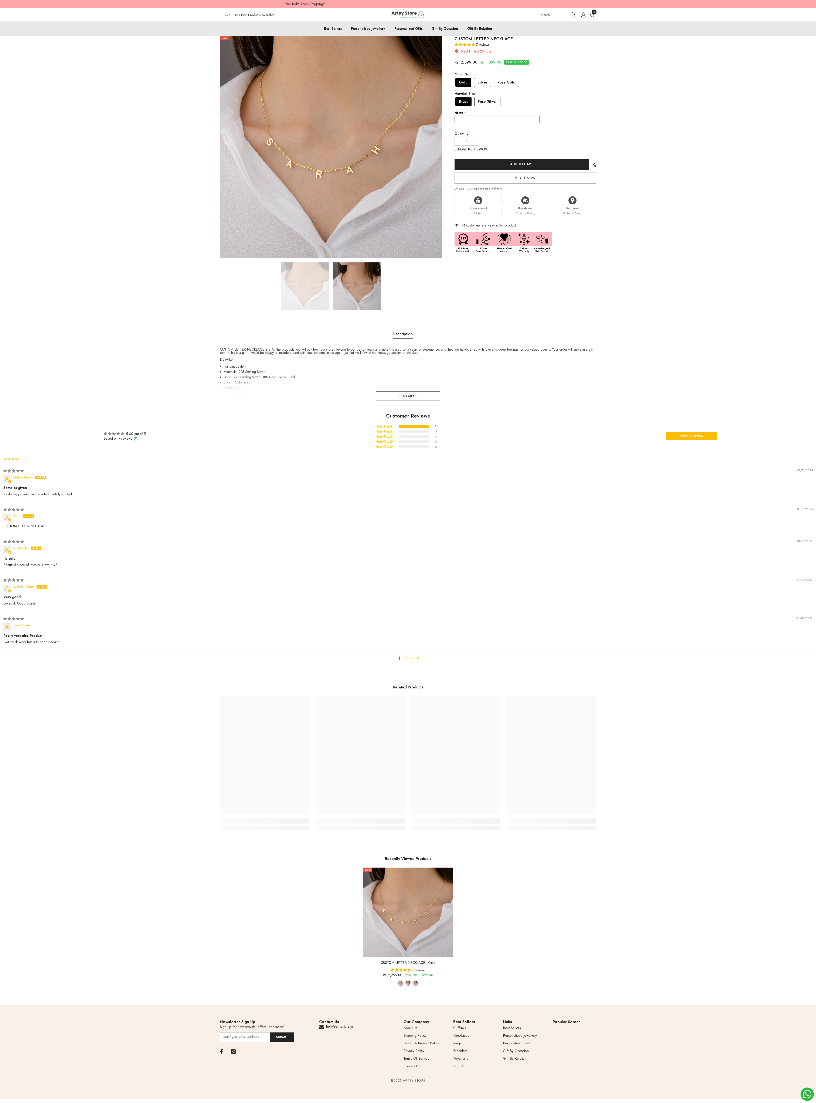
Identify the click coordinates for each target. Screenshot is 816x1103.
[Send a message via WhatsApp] (807, 1094)
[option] (331, 147)
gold (400, 983)
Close (530, 4)
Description (403, 334)
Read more (408, 396)
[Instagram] (233, 1051)
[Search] (558, 15)
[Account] (583, 15)
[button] (465, 44)
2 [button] (406, 658)
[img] (13, 471)
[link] (264, 821)
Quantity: (462, 133)
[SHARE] (592, 165)
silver (408, 983)
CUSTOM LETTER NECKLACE (408, 962)
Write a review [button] (691, 435)
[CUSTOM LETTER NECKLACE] (408, 912)
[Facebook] (221, 1051)
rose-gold (415, 983)
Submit (282, 1037)
